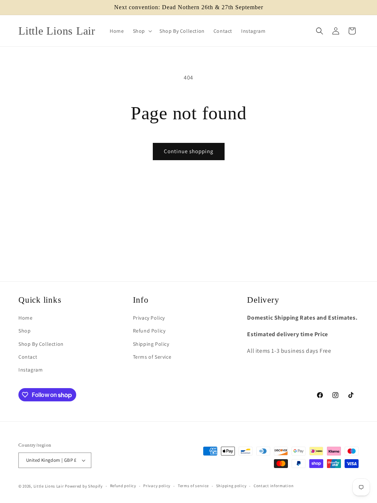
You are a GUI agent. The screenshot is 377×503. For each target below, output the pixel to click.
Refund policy (123, 485)
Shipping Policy (151, 344)
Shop (24, 330)
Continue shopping (189, 151)
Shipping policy (231, 485)
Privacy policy (156, 485)
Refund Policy (149, 330)
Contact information (273, 485)
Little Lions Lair (49, 486)
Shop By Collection (41, 344)
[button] (141, 31)
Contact (27, 356)
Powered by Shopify (84, 486)
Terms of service (193, 485)
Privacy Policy (149, 317)
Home (25, 317)
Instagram (30, 369)
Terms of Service (152, 356)
